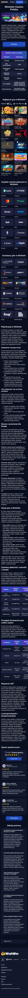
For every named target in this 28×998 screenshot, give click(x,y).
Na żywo (10, 103)
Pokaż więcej (14, 818)
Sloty (23, 103)
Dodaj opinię (14, 758)
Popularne (3, 103)
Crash (16, 103)
